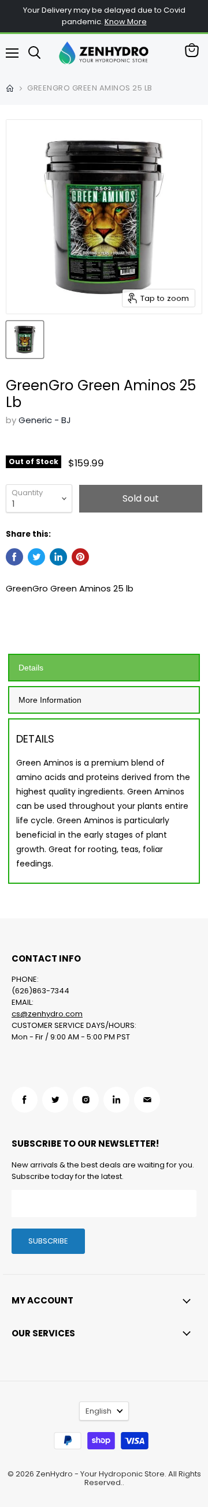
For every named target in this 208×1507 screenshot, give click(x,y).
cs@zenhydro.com (47, 1013)
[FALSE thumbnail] (24, 339)
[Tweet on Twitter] (36, 557)
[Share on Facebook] (14, 557)
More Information (49, 699)
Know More (126, 21)
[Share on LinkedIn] (58, 557)
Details (30, 667)
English (99, 1411)
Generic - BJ (44, 420)
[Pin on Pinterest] (80, 557)
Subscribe (48, 1240)
